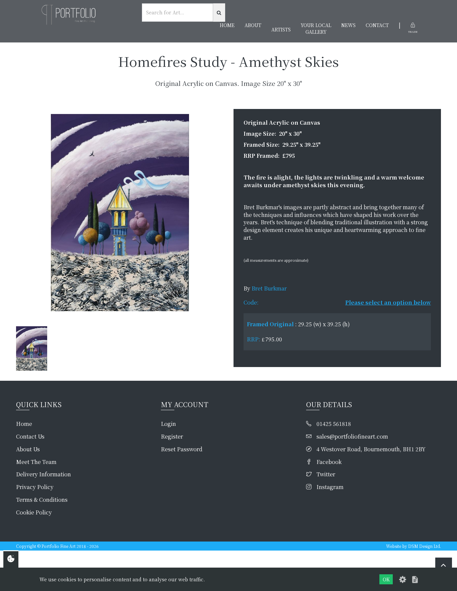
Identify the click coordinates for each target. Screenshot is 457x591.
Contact (377, 25)
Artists (281, 29)
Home (227, 25)
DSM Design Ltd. (424, 546)
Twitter (325, 474)
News (348, 25)
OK (386, 579)
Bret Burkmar (269, 288)
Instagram (330, 487)
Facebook (329, 462)
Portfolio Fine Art (58, 546)
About (253, 25)
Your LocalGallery (316, 28)
